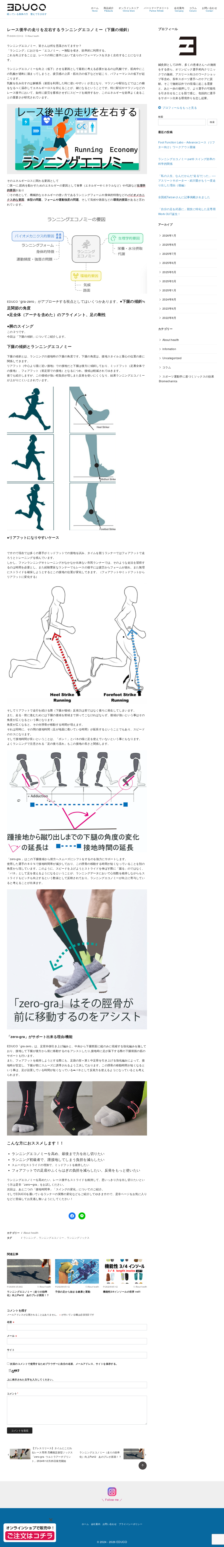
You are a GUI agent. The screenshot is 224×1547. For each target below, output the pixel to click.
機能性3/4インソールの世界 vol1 (122, 1291)
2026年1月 (169, 235)
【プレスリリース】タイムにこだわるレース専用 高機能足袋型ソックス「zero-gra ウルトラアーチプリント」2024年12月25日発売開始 (52, 1454)
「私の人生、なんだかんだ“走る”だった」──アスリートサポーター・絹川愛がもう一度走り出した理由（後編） (187, 180)
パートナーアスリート (156, 9)
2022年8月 (169, 318)
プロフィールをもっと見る (179, 108)
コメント (12, 1393)
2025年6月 (169, 263)
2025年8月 (169, 245)
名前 (10, 1322)
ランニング (29, 1237)
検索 (160, 116)
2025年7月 (169, 254)
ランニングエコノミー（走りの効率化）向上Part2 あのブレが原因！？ (28, 1293)
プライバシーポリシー (130, 1524)
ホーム (95, 9)
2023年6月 (169, 308)
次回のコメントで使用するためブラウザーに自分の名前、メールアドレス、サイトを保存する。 (64, 1363)
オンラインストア (129, 9)
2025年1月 (169, 290)
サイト (11, 1349)
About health (33, 35)
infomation (169, 349)
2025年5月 (169, 272)
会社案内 (179, 9)
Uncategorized (171, 358)
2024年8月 (169, 299)
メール (12, 1335)
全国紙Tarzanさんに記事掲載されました (184, 197)
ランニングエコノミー (51, 1237)
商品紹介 (109, 9)
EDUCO (121, 1542)
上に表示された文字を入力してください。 (31, 1379)
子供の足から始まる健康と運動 (72, 1291)
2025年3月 (169, 281)
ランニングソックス (78, 1237)
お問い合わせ (209, 9)
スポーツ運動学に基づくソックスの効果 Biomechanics (188, 378)
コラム (193, 9)
